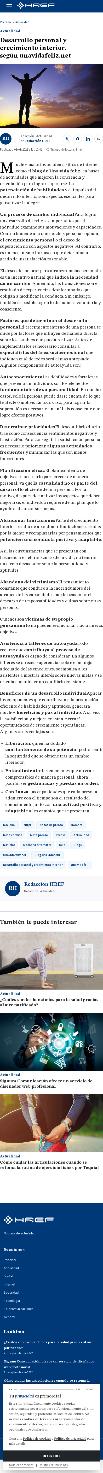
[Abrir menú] (9, 6)
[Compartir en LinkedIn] (88, 139)
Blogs (78, 845)
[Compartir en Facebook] (77, 139)
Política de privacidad (70, 1438)
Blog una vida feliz (47, 855)
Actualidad (22, 22)
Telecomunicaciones (19, 1309)
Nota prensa (39, 835)
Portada (5, 22)
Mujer (27, 825)
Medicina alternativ (37, 845)
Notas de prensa (51, 825)
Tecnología (12, 1300)
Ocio (62, 845)
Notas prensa (12, 835)
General (9, 1317)
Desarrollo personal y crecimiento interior (33, 865)
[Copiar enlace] (98, 139)
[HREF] (36, 6)
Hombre (76, 825)
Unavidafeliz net (14, 855)
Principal (10, 1260)
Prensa (60, 835)
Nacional (9, 825)
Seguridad (11, 1292)
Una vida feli (79, 865)
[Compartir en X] (67, 139)
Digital (8, 1276)
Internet (9, 1284)
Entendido (51, 1456)
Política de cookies (37, 1438)
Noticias (9, 845)
